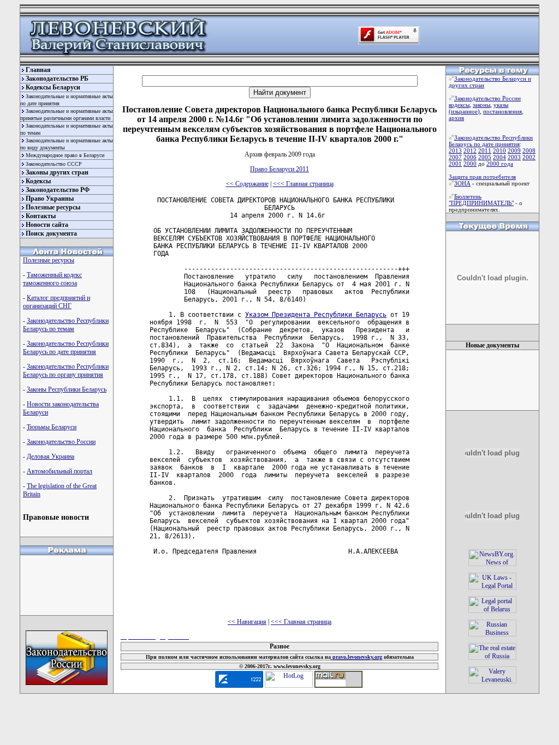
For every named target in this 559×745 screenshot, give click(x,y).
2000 (470, 163)
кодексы (459, 104)
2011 (484, 150)
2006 (470, 157)
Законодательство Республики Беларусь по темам (66, 325)
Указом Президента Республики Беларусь (315, 315)
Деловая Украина (50, 456)
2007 (455, 157)
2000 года (499, 163)
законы (481, 104)
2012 (470, 150)
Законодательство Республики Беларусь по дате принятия (66, 348)
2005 (484, 157)
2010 (499, 150)
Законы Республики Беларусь (66, 389)
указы (500, 104)
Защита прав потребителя (482, 176)
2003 (514, 157)
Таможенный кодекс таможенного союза (52, 279)
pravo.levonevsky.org (356, 657)
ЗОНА (462, 183)
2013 (455, 150)
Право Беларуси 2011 (279, 169)
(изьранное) (464, 111)
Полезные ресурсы (53, 207)
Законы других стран (57, 172)
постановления (502, 111)
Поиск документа (51, 233)
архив (456, 118)
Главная (38, 70)
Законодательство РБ (57, 78)
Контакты (41, 216)
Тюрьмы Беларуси (51, 427)
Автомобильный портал (59, 471)
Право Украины (50, 198)
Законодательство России (61, 442)
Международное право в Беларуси (65, 155)
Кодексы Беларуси (53, 87)
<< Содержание (247, 184)
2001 (455, 163)
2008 (529, 150)
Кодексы (38, 181)
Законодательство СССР (54, 164)
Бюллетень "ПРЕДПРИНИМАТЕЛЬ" (481, 199)
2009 (514, 150)
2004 (499, 157)
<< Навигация (247, 622)
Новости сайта (47, 225)
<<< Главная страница (303, 184)
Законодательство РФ (58, 190)
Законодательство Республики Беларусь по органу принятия (66, 370)
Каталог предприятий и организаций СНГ (56, 302)
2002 (529, 157)
